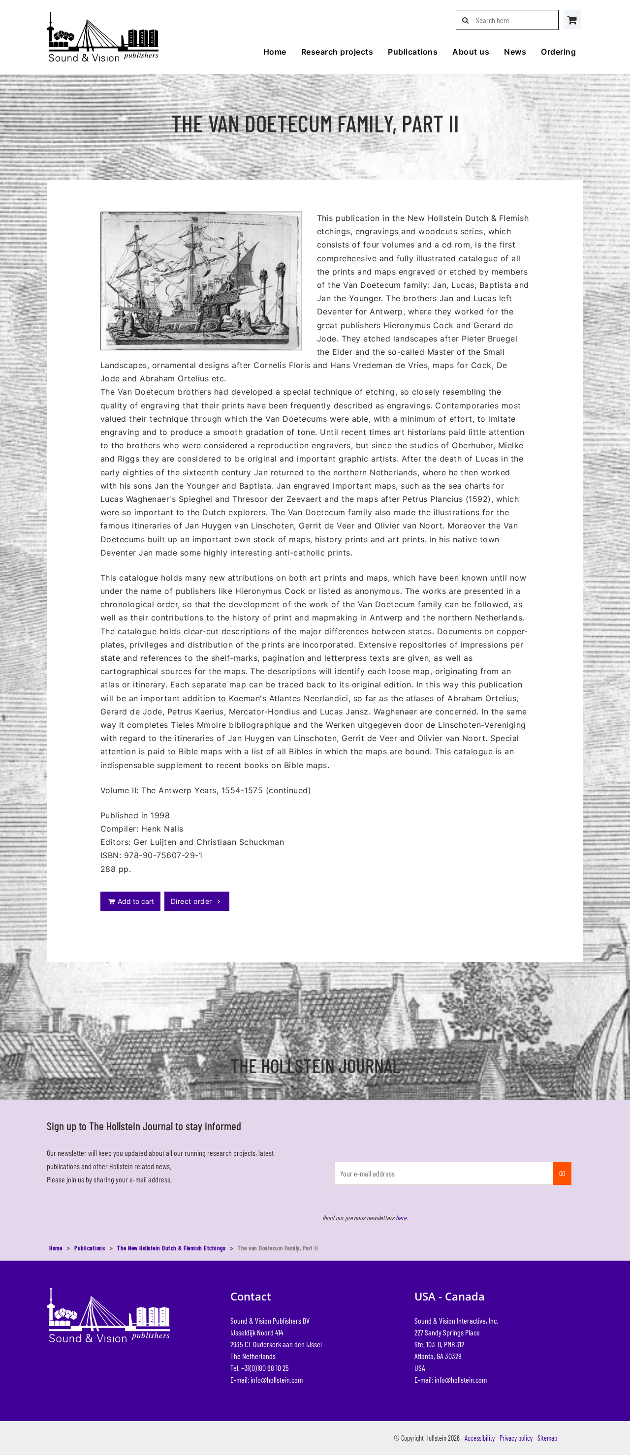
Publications (413, 52)
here (401, 1217)
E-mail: (266, 1379)
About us (470, 52)
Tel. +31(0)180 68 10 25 (259, 1367)
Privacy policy (516, 1438)
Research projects (337, 52)
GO (562, 1173)
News (515, 52)
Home (274, 52)
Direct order (192, 901)
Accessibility (480, 1438)
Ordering (558, 52)
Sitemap (547, 1438)
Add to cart (135, 901)
